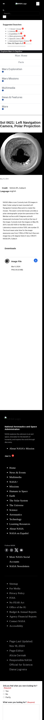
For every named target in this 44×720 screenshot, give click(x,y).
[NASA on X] (16, 550)
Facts (21, 62)
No (7, 694)
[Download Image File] (36, 262)
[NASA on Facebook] (6, 550)
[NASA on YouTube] (21, 550)
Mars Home (21, 55)
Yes (7, 691)
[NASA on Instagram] (11, 550)
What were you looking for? (19, 702)
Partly (8, 697)
